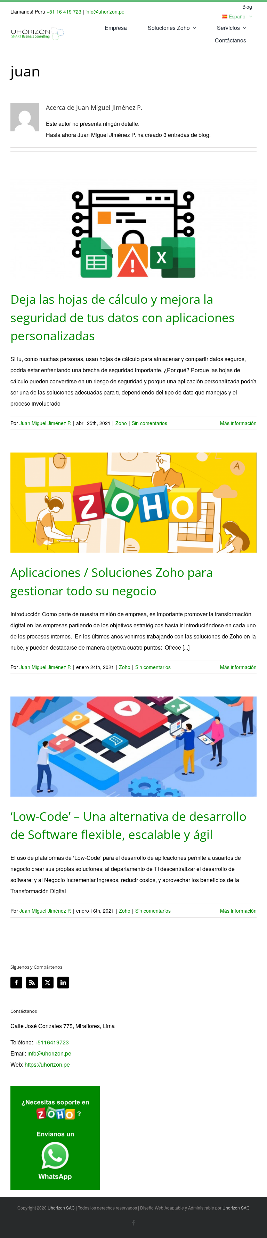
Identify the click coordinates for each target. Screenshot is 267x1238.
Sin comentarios (149, 423)
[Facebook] (16, 982)
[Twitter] (48, 982)
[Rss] (32, 982)
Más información (238, 423)
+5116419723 (51, 1042)
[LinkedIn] (63, 982)
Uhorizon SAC (61, 1208)
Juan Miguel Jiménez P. (45, 423)
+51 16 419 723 (64, 11)
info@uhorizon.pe (105, 11)
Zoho (121, 423)
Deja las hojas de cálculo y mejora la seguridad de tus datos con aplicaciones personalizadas (122, 317)
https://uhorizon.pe (47, 1064)
